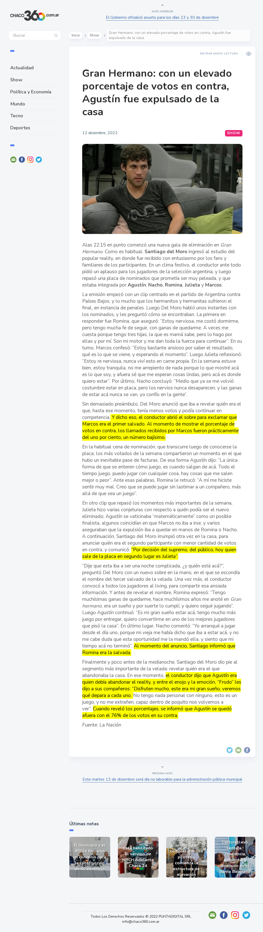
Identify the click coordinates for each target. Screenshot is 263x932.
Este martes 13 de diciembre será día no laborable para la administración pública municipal (162, 779)
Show (16, 80)
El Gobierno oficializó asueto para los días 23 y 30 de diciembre (162, 17)
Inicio (76, 35)
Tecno (16, 116)
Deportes (20, 128)
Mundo (17, 104)
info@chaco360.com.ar (140, 921)
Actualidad (22, 68)
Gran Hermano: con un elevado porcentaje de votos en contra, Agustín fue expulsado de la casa (157, 92)
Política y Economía (30, 92)
